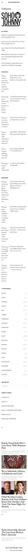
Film (2, 310)
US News (4, 374)
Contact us (5, 397)
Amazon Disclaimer (7, 406)
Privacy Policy (6, 414)
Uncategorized (6, 370)
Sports (3, 353)
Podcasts (4, 340)
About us (4, 401)
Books (3, 297)
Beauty (3, 293)
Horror (3, 314)
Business (4, 302)
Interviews (5, 319)
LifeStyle (4, 323)
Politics (4, 344)
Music (3, 336)
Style (3, 357)
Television (4, 366)
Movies (3, 332)
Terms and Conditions (8, 419)
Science (3, 349)
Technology (5, 361)
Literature (5, 327)
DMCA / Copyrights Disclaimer (11, 410)
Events (3, 306)
